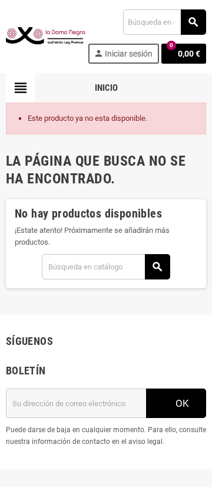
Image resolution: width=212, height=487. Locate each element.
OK (181, 403)
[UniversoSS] (46, 35)
